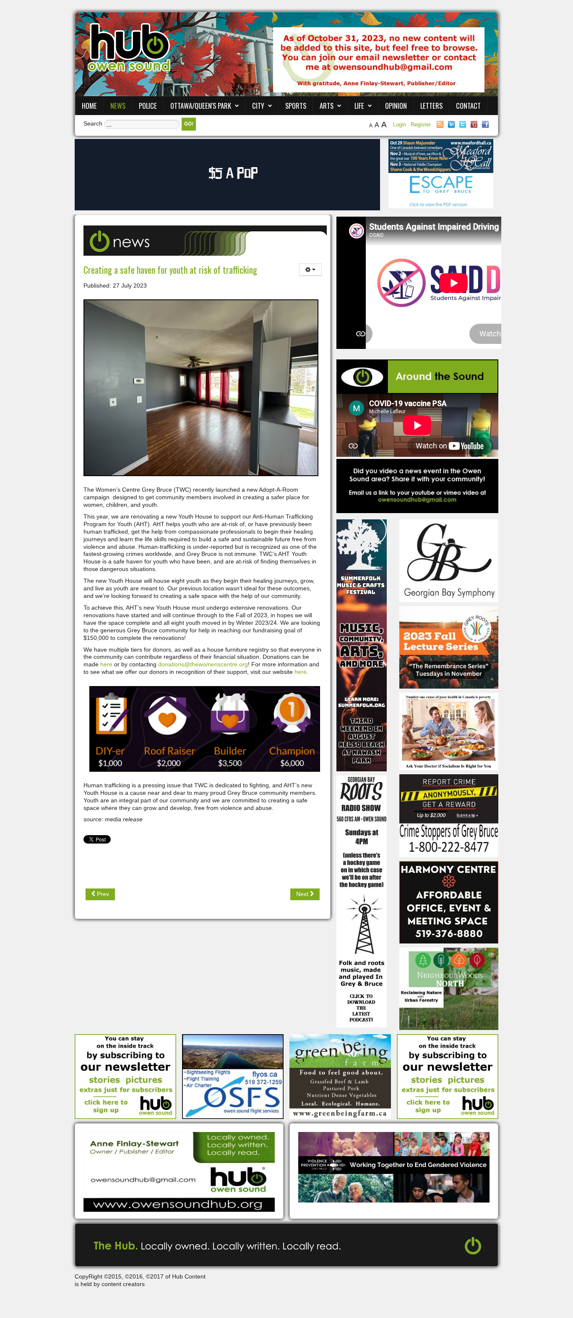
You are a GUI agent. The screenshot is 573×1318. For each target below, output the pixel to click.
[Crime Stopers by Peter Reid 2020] (448, 815)
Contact (468, 105)
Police (148, 105)
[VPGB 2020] (394, 1166)
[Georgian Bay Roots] (361, 901)
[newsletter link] (125, 1076)
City (258, 105)
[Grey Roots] (448, 647)
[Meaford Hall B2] (440, 155)
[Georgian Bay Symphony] (448, 560)
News (117, 105)
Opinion (396, 105)
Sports (295, 105)
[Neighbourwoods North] (448, 988)
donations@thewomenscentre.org (203, 664)
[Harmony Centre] (448, 901)
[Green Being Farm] (340, 1076)
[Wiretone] (227, 174)
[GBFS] (361, 645)
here (106, 664)
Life (359, 105)
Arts (326, 105)
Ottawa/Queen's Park (200, 105)
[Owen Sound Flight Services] (233, 1076)
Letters (431, 105)
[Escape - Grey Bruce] (440, 190)
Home (89, 105)
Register (421, 124)
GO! (188, 123)
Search (92, 123)
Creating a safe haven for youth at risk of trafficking (170, 269)
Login (400, 124)
